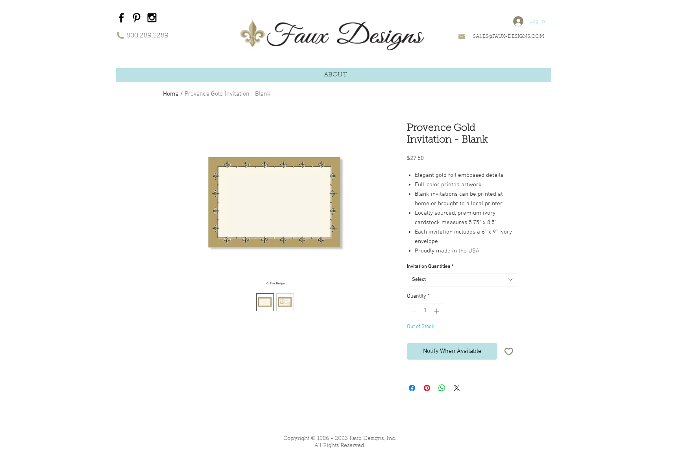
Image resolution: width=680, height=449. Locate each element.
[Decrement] (413, 311)
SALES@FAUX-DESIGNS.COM (508, 36)
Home (171, 94)
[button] (335, 75)
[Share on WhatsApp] (442, 388)
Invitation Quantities (430, 266)
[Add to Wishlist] (509, 351)
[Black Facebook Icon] (121, 17)
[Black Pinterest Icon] (136, 17)
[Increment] (437, 311)
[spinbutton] (425, 311)
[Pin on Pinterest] (427, 388)
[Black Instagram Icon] (152, 17)
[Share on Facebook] (412, 388)
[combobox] (462, 279)
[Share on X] (457, 388)
